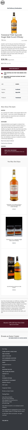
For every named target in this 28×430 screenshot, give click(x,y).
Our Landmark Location (9, 358)
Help (3, 367)
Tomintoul (18, 97)
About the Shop (6, 356)
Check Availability (14, 68)
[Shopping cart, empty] (24, 2)
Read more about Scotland (7, 140)
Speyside (18, 92)
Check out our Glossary (6, 143)
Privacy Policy (6, 382)
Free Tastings (6, 353)
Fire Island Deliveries (8, 371)
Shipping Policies (7, 369)
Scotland (18, 89)
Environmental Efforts (9, 360)
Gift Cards (4, 385)
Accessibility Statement (9, 380)
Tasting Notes (5, 394)
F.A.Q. (3, 376)
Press (3, 362)
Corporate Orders (6, 388)
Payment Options (7, 378)
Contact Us (5, 373)
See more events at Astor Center (18, 338)
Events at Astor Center (8, 391)
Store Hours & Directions (9, 351)
